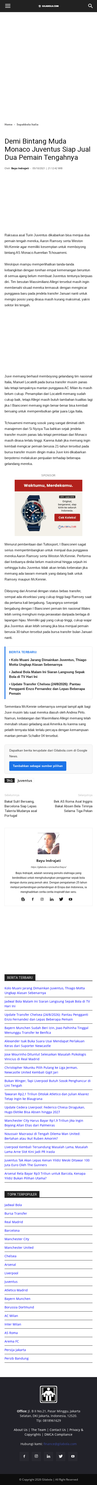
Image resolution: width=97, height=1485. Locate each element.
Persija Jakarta (15, 1350)
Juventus (25, 780)
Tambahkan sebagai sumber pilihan (38, 766)
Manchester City (17, 1239)
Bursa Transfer (16, 1213)
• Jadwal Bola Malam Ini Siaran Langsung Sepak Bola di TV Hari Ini (47, 674)
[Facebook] (34, 899)
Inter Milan (13, 1324)
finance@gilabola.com (60, 1444)
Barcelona (12, 1230)
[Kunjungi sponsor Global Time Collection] (48, 508)
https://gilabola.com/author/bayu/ (48, 867)
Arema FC (12, 1341)
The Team (38, 1430)
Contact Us (58, 1430)
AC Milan (11, 1316)
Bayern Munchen (17, 1299)
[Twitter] (63, 899)
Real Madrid (14, 1222)
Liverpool (11, 1273)
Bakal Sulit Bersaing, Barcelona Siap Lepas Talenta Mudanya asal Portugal (21, 808)
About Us (21, 1430)
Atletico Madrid (16, 1290)
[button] (90, 6)
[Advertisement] (48, 66)
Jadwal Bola (13, 1205)
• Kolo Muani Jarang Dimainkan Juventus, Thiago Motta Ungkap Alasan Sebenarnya (47, 662)
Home (8, 124)
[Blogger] (25, 899)
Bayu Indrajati (20, 168)
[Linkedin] (53, 899)
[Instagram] (44, 899)
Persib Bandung (17, 1358)
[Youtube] (72, 899)
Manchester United (19, 1247)
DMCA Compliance (58, 1434)
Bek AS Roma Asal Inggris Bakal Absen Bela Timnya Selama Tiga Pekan (73, 806)
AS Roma (11, 1333)
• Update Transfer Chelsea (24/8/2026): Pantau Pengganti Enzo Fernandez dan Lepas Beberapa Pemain (47, 688)
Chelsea (10, 1256)
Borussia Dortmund (19, 1307)
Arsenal (10, 1264)
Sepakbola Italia (27, 124)
